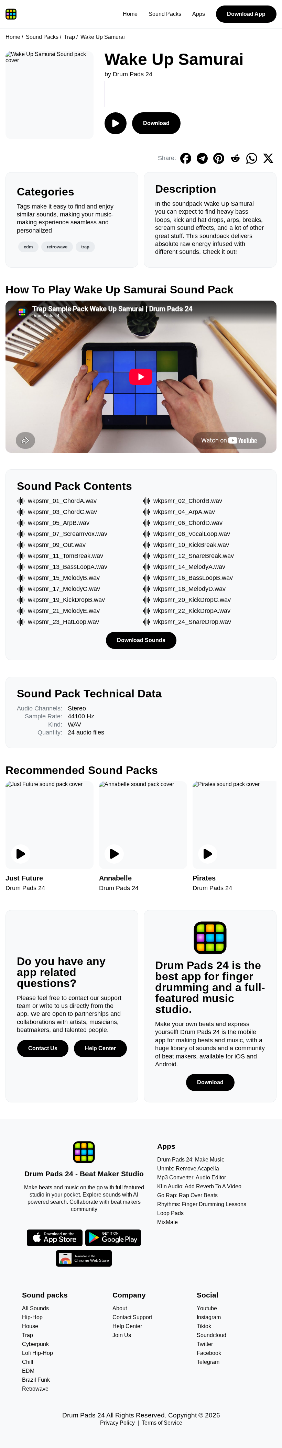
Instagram (209, 1317)
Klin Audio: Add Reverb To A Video (199, 1186)
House (30, 1326)
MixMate (167, 1222)
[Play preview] (20, 854)
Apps (198, 14)
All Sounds (35, 1308)
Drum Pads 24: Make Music (190, 1160)
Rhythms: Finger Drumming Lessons (201, 1204)
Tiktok (204, 1326)
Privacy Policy (117, 1423)
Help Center (100, 1048)
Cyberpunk (35, 1344)
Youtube (207, 1308)
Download (156, 123)
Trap (69, 37)
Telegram (208, 1362)
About (119, 1308)
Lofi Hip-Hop (37, 1353)
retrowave (57, 246)
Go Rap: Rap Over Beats (187, 1195)
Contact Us (42, 1048)
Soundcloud (211, 1335)
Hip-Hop (32, 1317)
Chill (27, 1362)
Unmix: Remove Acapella (188, 1168)
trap (85, 246)
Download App (246, 14)
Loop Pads (170, 1213)
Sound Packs (165, 14)
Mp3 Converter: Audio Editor (191, 1177)
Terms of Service (162, 1423)
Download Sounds (141, 640)
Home (130, 14)
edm (28, 246)
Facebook (209, 1353)
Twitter (205, 1344)
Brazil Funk (36, 1380)
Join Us (121, 1335)
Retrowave (35, 1389)
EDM (28, 1371)
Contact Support (132, 1317)
